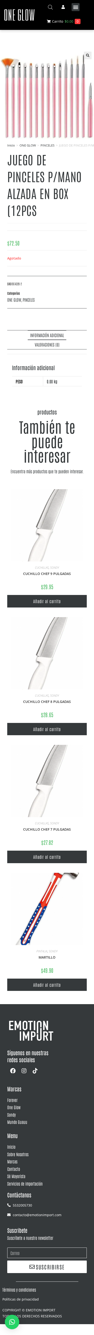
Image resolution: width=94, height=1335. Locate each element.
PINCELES (47, 145)
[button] (76, 7)
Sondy (11, 1114)
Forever (12, 1099)
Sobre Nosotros (17, 1154)
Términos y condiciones (19, 1289)
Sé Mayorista (16, 1176)
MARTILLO (47, 957)
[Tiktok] (34, 1070)
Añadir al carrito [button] (47, 601)
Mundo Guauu (17, 1121)
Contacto (13, 1168)
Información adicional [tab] (47, 335)
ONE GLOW (28, 145)
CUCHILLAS (42, 568)
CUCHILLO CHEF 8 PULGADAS (47, 701)
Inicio (11, 145)
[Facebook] (12, 1070)
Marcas (12, 1161)
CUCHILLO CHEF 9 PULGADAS (47, 573)
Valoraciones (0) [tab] (47, 344)
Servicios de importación (25, 1183)
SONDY (54, 568)
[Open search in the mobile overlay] (50, 7)
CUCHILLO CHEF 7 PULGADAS (47, 829)
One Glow (13, 1107)
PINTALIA (41, 951)
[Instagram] (23, 1070)
